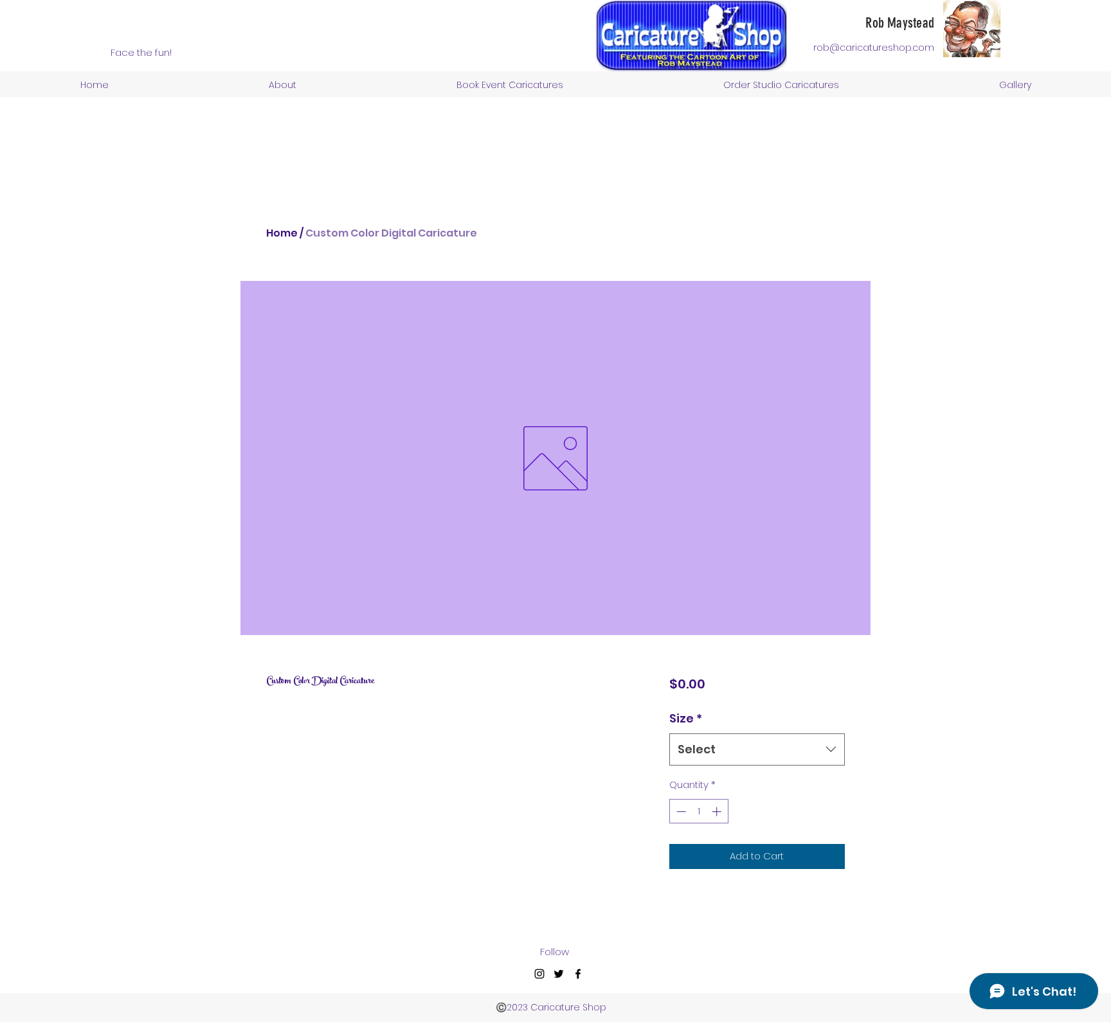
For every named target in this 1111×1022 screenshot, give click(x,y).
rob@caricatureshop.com (873, 47)
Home (282, 233)
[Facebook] (578, 973)
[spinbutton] (698, 811)
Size (685, 718)
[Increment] (718, 811)
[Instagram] (539, 973)
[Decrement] (680, 811)
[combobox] (757, 749)
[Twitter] (558, 973)
